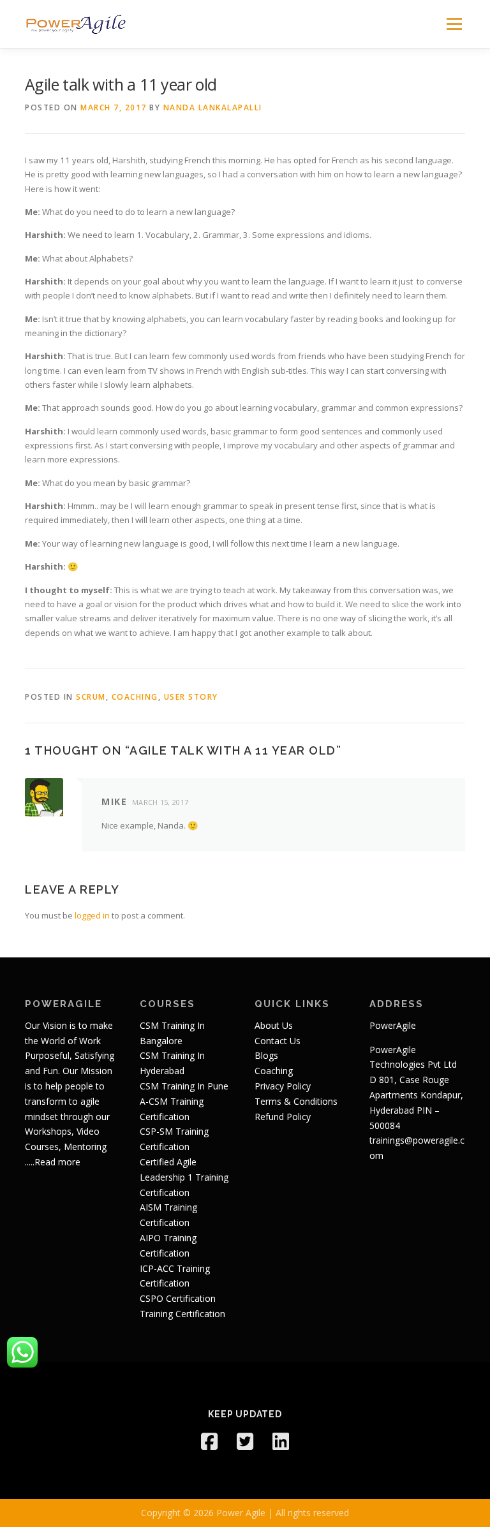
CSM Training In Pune (184, 1086)
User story (191, 696)
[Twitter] (245, 1441)
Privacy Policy (283, 1086)
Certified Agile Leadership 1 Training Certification (184, 1177)
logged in (92, 915)
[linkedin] (280, 1441)
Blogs (266, 1055)
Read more (57, 1162)
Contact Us (278, 1041)
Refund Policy (283, 1116)
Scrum (91, 696)
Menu (454, 23)
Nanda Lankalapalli (212, 107)
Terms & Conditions (296, 1101)
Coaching (135, 696)
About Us (274, 1025)
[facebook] (209, 1441)
